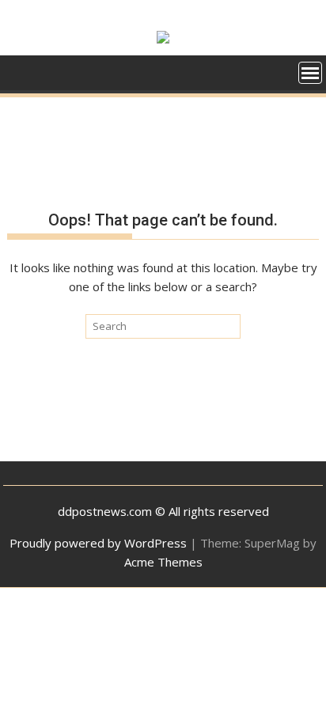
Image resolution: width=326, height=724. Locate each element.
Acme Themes (163, 562)
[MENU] (310, 73)
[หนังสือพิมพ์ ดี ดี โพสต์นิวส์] (23, 71)
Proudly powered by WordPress (98, 543)
